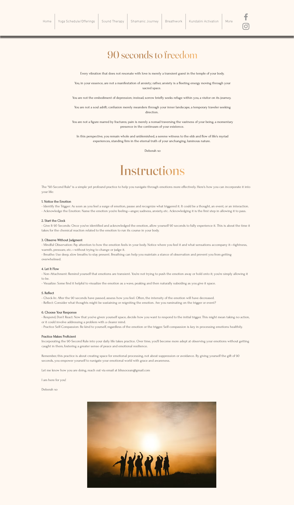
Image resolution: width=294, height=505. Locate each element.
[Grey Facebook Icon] (246, 17)
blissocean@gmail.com (134, 370)
